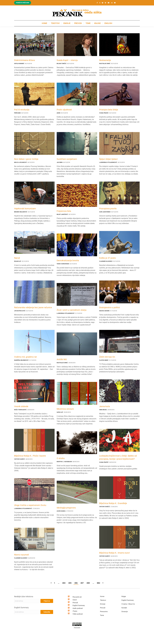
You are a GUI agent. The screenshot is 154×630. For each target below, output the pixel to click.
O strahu (61, 458)
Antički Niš (62, 359)
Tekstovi (103, 600)
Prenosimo (104, 611)
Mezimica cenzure (65, 409)
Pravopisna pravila (107, 208)
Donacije (125, 611)
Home (102, 596)
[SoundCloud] (111, 2)
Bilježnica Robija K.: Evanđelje (113, 503)
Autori (75, 600)
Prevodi (75, 603)
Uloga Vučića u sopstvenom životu (30, 505)
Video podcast (78, 614)
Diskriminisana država (24, 60)
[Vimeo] (105, 2)
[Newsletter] (114, 2)
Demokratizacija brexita (68, 260)
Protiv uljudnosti (64, 109)
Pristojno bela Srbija (108, 109)
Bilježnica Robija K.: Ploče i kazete (30, 456)
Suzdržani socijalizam (67, 159)
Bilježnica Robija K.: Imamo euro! (114, 553)
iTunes (75, 611)
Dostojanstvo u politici (109, 307)
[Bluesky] (102, 2)
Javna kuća (104, 406)
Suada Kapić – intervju (67, 60)
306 (76, 583)
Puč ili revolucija (21, 109)
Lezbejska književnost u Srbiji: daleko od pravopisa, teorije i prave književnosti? (118, 457)
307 (82, 583)
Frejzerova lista (64, 211)
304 (63, 583)
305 (69, 583)
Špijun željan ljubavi (108, 159)
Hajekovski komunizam (25, 208)
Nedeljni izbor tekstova (23, 596)
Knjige (124, 596)
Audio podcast (78, 608)
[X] (99, 2)
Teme (102, 615)
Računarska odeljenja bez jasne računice (33, 307)
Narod (17, 258)
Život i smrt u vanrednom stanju (71, 310)
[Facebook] (97, 2)
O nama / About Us (128, 604)
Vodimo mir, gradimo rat (25, 357)
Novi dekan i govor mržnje (26, 159)
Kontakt (124, 608)
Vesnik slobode (21, 406)
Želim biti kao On (107, 357)
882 (98, 583)
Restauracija (105, 60)
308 (88, 583)
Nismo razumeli (21, 554)
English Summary (21, 607)
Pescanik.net (77, 597)
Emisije (102, 604)
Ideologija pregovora (66, 507)
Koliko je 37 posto (107, 258)
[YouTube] (108, 2)
